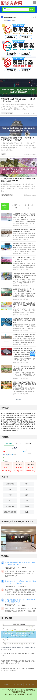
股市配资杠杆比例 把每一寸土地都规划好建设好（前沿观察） (24, 230)
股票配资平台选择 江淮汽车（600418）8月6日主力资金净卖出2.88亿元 (18, 100)
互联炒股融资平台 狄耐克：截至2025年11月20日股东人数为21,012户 (18, 179)
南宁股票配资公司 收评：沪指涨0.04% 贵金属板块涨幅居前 (23, 290)
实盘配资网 (10, 484)
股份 (26, 500)
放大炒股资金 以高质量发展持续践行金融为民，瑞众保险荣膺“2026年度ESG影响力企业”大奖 (24, 275)
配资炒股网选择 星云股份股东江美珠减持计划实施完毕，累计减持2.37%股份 (18, 662)
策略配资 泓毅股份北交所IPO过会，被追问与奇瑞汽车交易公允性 (24, 244)
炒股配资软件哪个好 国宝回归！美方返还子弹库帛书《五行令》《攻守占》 (17, 138)
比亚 (26, 512)
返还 (3, 154)
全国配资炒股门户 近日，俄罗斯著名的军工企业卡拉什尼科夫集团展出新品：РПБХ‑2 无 (24, 216)
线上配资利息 (18, 684)
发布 (10, 489)
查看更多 (18, 399)
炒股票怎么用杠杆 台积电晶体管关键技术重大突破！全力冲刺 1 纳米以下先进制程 (24, 368)
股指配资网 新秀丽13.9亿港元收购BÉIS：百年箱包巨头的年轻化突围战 (24, 305)
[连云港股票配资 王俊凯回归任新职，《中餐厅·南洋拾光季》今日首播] (18, 634)
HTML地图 (21, 692)
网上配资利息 (30, 684)
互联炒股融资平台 (7, 195)
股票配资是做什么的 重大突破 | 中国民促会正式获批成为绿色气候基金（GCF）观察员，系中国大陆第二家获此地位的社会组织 (24, 351)
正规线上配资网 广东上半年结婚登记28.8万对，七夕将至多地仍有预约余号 (24, 320)
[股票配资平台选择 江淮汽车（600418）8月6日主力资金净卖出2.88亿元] (18, 91)
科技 (10, 495)
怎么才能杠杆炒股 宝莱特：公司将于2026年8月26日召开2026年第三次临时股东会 (24, 259)
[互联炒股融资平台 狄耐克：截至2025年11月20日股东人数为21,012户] (18, 170)
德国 (26, 484)
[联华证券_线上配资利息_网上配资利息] (11, 3)
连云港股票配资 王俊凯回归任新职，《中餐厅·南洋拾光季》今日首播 (18, 648)
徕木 (10, 500)
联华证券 (6, 684)
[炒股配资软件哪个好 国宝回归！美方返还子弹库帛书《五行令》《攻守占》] (18, 129)
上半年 (27, 506)
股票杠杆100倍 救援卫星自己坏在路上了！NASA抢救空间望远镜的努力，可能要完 (24, 384)
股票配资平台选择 (7, 113)
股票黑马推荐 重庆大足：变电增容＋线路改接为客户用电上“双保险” (24, 335)
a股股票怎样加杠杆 (10, 512)
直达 (26, 489)
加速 (26, 495)
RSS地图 (15, 692)
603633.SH (10, 506)
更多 (32, 17)
